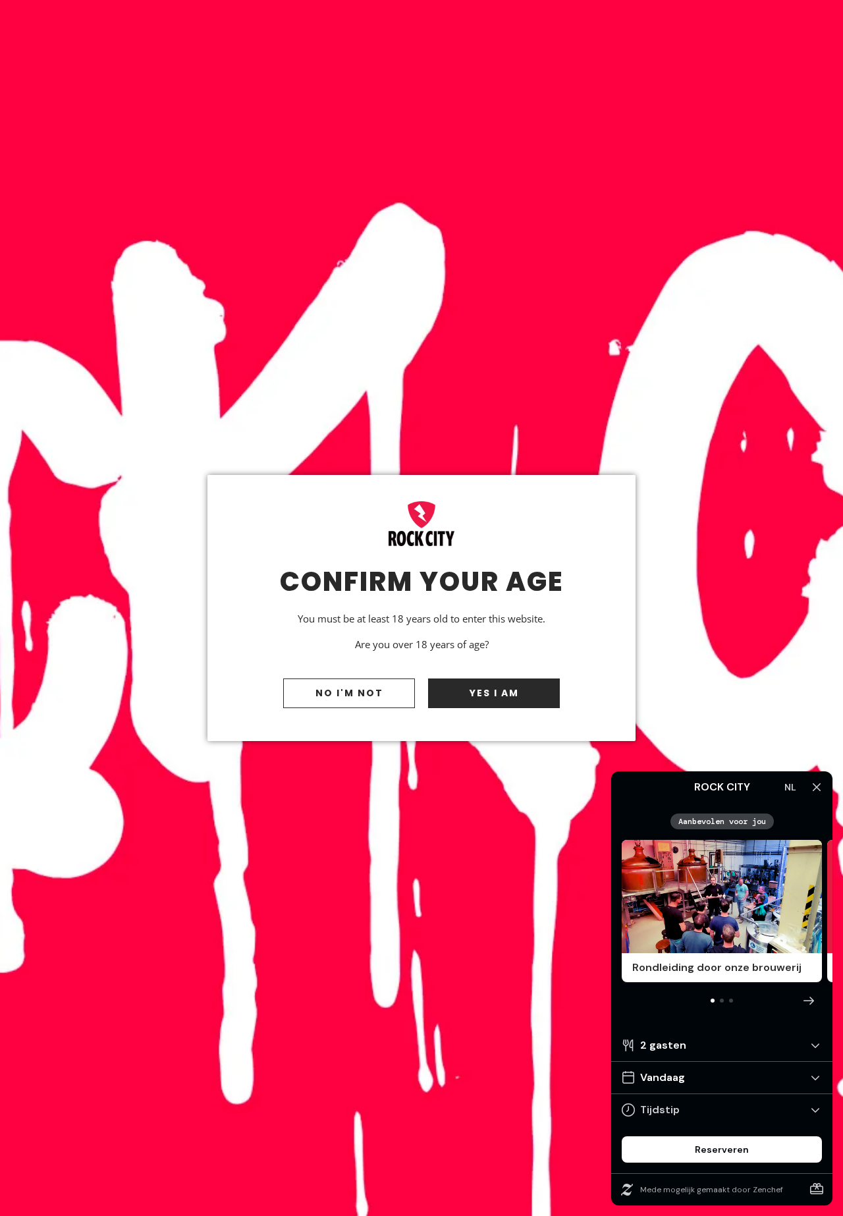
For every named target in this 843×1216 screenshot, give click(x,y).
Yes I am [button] (494, 693)
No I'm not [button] (349, 693)
